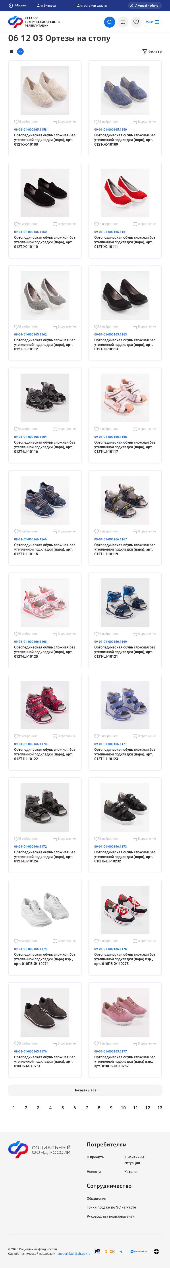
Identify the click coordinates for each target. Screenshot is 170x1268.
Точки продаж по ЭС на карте (111, 1207)
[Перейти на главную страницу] (34, 22)
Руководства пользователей (111, 1216)
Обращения (96, 1198)
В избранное (28, 121)
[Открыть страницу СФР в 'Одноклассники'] (109, 1251)
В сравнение (66, 121)
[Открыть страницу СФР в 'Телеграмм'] (121, 1251)
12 (147, 1107)
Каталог (131, 1172)
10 (123, 1107)
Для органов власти (92, 5)
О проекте (95, 1157)
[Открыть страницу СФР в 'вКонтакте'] (139, 1251)
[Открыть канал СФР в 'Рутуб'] (96, 1251)
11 (135, 1107)
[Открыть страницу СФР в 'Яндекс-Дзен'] (156, 1251)
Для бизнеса (46, 5)
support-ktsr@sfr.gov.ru (74, 1253)
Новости (94, 1172)
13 (159, 1107)
